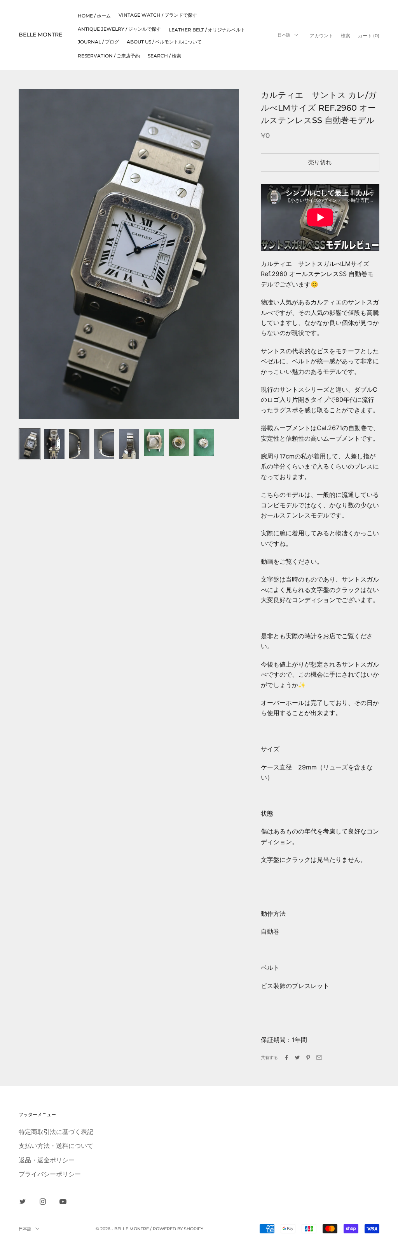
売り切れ (320, 162)
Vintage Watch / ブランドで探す (158, 15)
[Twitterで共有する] (297, 1057)
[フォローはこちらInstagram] (43, 1201)
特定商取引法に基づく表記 (56, 1132)
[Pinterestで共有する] (308, 1057)
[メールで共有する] (319, 1057)
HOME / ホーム (94, 16)
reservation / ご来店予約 (109, 56)
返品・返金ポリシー (47, 1160)
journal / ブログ (98, 42)
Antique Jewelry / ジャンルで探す (119, 29)
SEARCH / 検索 (164, 56)
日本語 (284, 35)
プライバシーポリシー (50, 1174)
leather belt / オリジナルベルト (207, 30)
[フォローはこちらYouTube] (63, 1201)
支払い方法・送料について (56, 1146)
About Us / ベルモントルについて (164, 42)
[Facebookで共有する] (286, 1057)
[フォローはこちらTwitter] (22, 1201)
